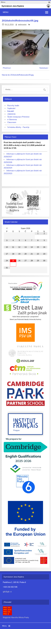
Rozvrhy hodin (13, 105)
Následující (43, 68)
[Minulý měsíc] (7, 228)
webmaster (22, 24)
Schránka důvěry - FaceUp (18, 127)
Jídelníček (11, 114)
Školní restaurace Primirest (18, 117)
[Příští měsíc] (44, 228)
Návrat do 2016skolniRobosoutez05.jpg (18, 75)
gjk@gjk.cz (7, 592)
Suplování (11, 108)
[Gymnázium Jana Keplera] (25, 7)
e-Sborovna (12, 119)
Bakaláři (10, 111)
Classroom (11, 122)
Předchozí (7, 68)
